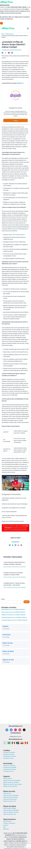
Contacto (5, 825)
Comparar (15, 120)
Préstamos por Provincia (9, 756)
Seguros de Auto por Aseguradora (11, 780)
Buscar (3, 599)
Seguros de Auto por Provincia (11, 782)
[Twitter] (5, 52)
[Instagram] (21, 545)
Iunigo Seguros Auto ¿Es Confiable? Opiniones (13, 609)
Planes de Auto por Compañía (10, 795)
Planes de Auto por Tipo (9, 801)
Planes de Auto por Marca (10, 799)
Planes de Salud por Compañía (11, 810)
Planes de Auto (7, 793)
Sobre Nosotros (7, 821)
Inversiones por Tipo (8, 771)
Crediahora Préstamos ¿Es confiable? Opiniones (13, 614)
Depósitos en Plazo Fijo (9, 765)
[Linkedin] (12, 52)
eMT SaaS (6, 829)
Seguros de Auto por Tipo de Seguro (12, 784)
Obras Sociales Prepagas (9, 808)
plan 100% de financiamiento (17, 234)
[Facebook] (2, 52)
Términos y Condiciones (9, 823)
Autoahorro (19, 83)
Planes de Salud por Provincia (10, 812)
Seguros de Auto (7, 778)
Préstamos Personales (9, 752)
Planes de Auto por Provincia (10, 797)
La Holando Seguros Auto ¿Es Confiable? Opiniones (14, 620)
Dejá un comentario (8, 566)
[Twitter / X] (12, 545)
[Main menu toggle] (28, 28)
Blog (4, 827)
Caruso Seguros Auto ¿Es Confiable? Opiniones (13, 612)
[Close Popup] (1, 23)
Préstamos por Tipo (8, 758)
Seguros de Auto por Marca (10, 786)
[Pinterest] (9, 52)
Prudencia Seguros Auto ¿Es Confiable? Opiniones (14, 617)
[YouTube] (18, 545)
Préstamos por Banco (8, 754)
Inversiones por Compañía (9, 767)
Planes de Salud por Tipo (9, 814)
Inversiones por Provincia (9, 769)
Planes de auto (18, 49)
